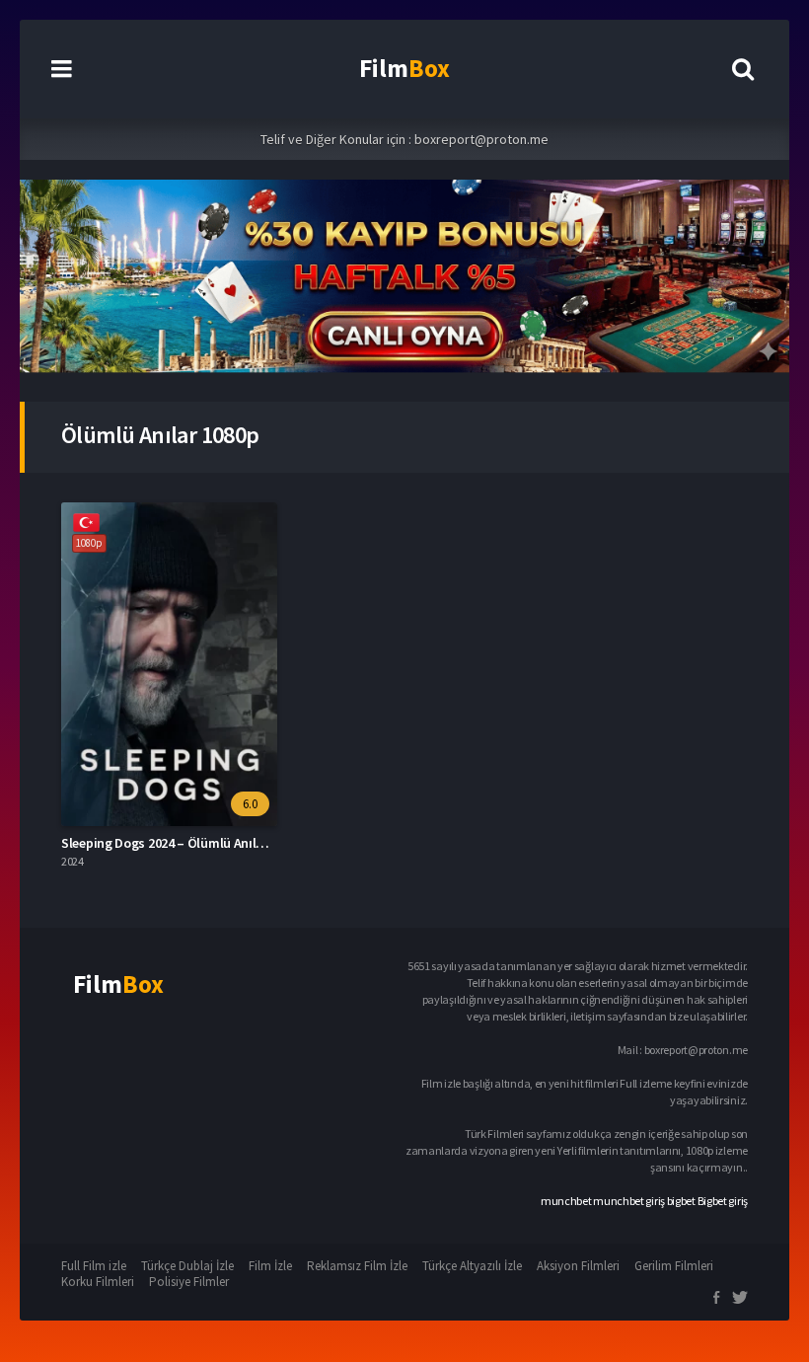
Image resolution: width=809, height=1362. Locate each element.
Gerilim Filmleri (673, 1265)
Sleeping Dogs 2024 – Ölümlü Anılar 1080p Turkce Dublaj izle (236, 843)
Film (404, 68)
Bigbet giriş (723, 1200)
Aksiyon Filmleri (578, 1265)
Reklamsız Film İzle (357, 1265)
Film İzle (270, 1265)
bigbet (681, 1200)
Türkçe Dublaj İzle (187, 1265)
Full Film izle (93, 1265)
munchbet (566, 1200)
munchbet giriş (629, 1200)
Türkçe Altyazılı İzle (472, 1265)
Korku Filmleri (97, 1281)
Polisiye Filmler (189, 1281)
